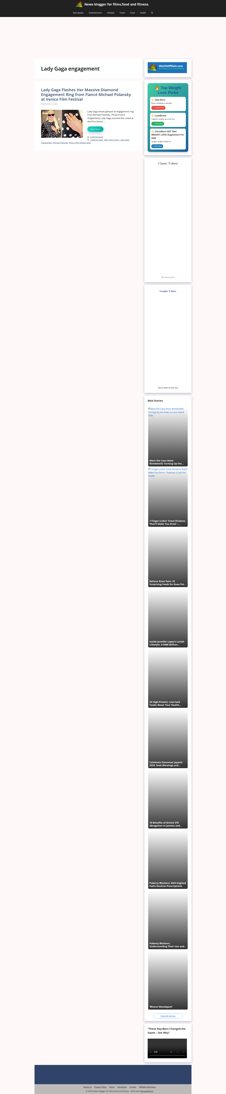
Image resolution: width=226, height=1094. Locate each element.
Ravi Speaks (78, 12)
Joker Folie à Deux (111, 140)
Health (143, 12)
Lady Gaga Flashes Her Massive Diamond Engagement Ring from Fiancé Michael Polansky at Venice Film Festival (86, 94)
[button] (152, 13)
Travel (122, 12)
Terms (112, 1087)
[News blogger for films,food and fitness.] (79, 4)
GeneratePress (146, 1091)
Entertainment (95, 12)
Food (132, 12)
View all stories (168, 1015)
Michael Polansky (60, 143)
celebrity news (96, 140)
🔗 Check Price (158, 108)
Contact (132, 1087)
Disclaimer (122, 1087)
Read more (95, 129)
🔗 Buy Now (157, 146)
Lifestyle (110, 12)
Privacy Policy (100, 1087)
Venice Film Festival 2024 (80, 143)
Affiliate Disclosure (147, 1087)
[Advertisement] (113, 36)
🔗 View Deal (158, 124)
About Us (87, 1087)
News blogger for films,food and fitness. (116, 4)
